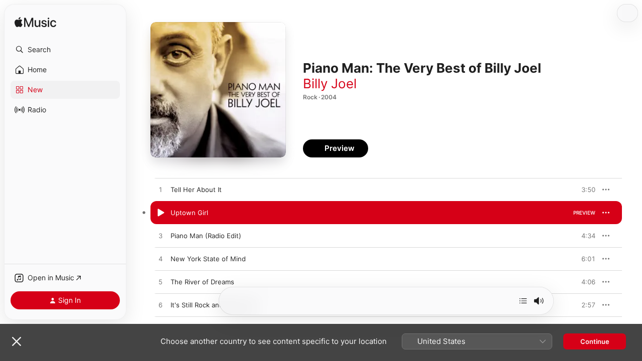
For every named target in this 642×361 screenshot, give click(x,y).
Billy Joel (330, 83)
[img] (35, 23)
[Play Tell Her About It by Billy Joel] (160, 190)
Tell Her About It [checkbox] (196, 190)
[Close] (16, 341)
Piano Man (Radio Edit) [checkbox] (206, 236)
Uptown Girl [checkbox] (189, 213)
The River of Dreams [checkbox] (202, 282)
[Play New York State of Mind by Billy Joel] (160, 259)
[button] (65, 49)
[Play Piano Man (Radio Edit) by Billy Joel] (160, 236)
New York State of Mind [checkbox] (208, 259)
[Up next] (523, 301)
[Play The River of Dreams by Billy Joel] (160, 282)
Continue (594, 341)
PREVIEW (584, 190)
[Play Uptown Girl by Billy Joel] (160, 213)
